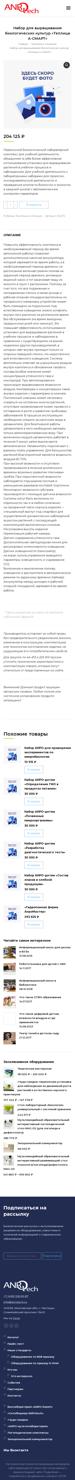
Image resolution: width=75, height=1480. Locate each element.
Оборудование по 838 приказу (32, 1356)
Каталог (13, 1337)
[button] (66, 65)
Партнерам (15, 1389)
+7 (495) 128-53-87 (15, 1296)
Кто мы (12, 1369)
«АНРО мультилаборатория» (28, 1426)
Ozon (16, 1318)
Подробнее (51, 1472)
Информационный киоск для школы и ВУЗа (44, 949)
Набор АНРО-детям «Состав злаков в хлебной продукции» (46, 880)
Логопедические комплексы (28, 1432)
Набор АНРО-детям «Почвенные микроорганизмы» (39, 816)
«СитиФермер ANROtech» (26, 1413)
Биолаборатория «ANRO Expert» (30, 1406)
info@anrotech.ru (15, 1302)
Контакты (14, 1395)
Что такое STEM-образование (40, 997)
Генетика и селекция (29, 216)
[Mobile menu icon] (68, 8)
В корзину (34, 204)
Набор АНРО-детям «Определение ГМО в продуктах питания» (41, 784)
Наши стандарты (19, 1350)
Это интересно (21, 1376)
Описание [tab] (12, 235)
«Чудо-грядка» (18, 1419)
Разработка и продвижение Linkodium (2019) (37, 1476)
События (14, 1382)
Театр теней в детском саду (39, 1033)
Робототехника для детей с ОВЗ (42, 964)
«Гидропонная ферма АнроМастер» (41, 909)
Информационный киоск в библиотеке (37, 982)
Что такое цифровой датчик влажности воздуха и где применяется (39, 1018)
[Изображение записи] (9, 952)
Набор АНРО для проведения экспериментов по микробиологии (47, 752)
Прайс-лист (16, 1343)
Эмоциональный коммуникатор (30, 1439)
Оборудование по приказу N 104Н (35, 1363)
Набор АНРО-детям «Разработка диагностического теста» (44, 848)
